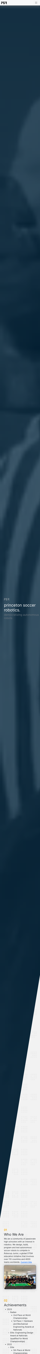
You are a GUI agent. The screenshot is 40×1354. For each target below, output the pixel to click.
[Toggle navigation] (36, 3)
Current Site (26, 1262)
